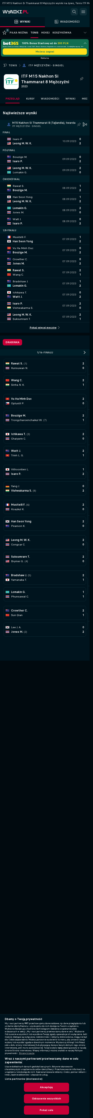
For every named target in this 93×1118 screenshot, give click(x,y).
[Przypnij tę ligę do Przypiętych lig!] (81, 79)
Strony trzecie (27, 1053)
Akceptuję (46, 1087)
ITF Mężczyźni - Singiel (46, 65)
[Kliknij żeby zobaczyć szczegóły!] (45, 141)
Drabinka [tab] (12, 342)
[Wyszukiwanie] (74, 11)
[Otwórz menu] (83, 11)
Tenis (13, 65)
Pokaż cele (46, 1110)
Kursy (30, 98)
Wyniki (70, 98)
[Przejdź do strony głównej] (22, 11)
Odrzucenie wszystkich (46, 1098)
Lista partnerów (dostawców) (23, 1078)
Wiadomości (50, 98)
